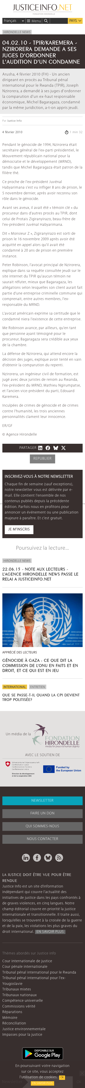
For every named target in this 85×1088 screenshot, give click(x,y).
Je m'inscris (19, 529)
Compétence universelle (22, 1001)
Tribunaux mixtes (16, 989)
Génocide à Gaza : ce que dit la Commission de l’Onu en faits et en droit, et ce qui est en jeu (40, 665)
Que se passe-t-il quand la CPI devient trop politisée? (41, 697)
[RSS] (59, 858)
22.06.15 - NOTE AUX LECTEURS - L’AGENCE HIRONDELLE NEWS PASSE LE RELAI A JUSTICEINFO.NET (40, 573)
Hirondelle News (17, 32)
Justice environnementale (24, 1029)
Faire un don (42, 813)
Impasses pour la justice (22, 1035)
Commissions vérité (18, 1007)
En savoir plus (42, 1083)
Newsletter (42, 801)
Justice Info (14, 120)
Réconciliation (14, 1023)
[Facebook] (37, 858)
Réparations (12, 1012)
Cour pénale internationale (24, 967)
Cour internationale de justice (27, 961)
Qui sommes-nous (42, 826)
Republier (42, 459)
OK (62, 1077)
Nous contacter (42, 839)
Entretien (37, 687)
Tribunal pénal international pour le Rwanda (39, 973)
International (15, 687)
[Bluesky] (48, 858)
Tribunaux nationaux (19, 995)
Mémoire (9, 1018)
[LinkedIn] (26, 858)
